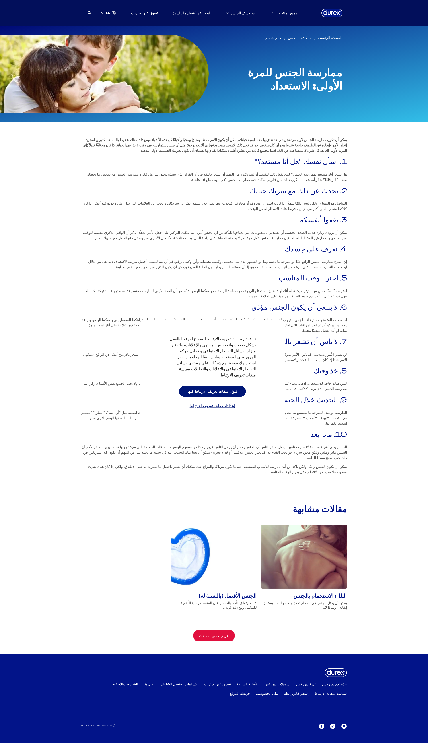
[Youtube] (344, 726)
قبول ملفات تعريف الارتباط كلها (212, 391)
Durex (102, 725)
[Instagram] (333, 726)
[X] (322, 726)
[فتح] (90, 13)
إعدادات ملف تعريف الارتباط (212, 406)
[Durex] (331, 13)
